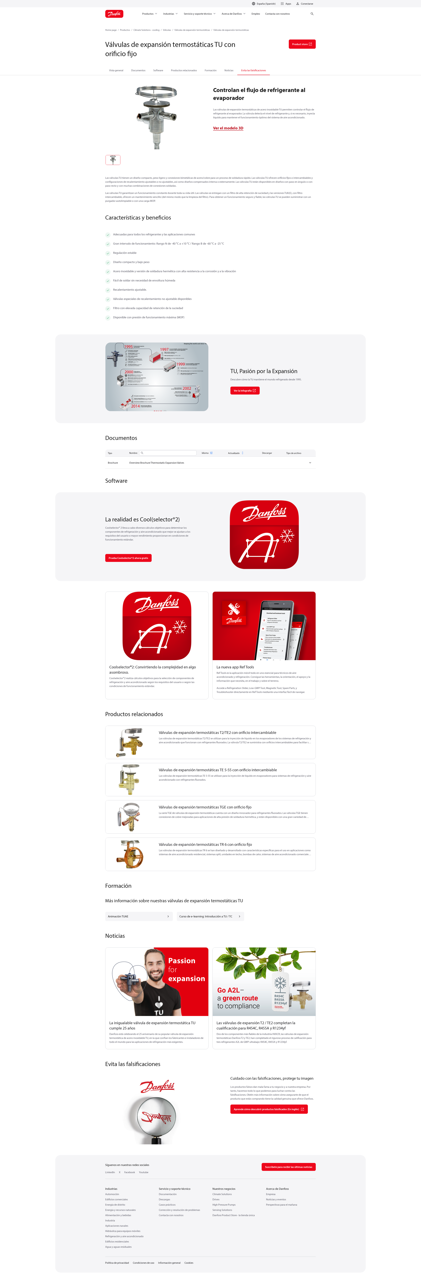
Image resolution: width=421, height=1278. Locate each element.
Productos (125, 29)
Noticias (228, 70)
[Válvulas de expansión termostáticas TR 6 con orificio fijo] (130, 854)
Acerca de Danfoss (277, 1189)
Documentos (138, 70)
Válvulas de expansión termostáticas (192, 29)
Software (158, 70)
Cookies (189, 1262)
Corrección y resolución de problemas (179, 1210)
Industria (110, 1220)
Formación (211, 70)
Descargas (164, 1199)
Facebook (129, 1172)
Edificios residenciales (117, 1241)
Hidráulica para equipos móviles (122, 1231)
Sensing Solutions (222, 1210)
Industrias (111, 1189)
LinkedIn (110, 1172)
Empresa (270, 1194)
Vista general (116, 70)
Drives (215, 1199)
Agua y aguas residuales (118, 1246)
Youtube (143, 1172)
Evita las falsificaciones (253, 70)
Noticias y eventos (276, 1199)
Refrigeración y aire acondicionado (124, 1236)
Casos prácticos (167, 1204)
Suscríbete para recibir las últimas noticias (288, 1167)
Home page (111, 29)
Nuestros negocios (223, 1189)
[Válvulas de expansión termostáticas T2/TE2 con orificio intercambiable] (130, 742)
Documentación (168, 1194)
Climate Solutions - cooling (147, 29)
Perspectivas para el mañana (281, 1204)
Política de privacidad (117, 1262)
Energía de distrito (115, 1204)
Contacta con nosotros (171, 1215)
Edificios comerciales (116, 1199)
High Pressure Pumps (223, 1204)
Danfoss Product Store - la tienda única (233, 1215)
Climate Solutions (222, 1194)
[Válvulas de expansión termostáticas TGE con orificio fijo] (130, 816)
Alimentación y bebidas (118, 1215)
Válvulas (167, 29)
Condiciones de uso (143, 1262)
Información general (169, 1262)
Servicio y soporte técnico (174, 1189)
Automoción (112, 1194)
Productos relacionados (184, 70)
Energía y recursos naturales (120, 1210)
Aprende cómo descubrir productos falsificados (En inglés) (266, 1109)
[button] (285, 3)
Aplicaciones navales (116, 1225)
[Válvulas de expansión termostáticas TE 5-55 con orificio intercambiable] (130, 779)
